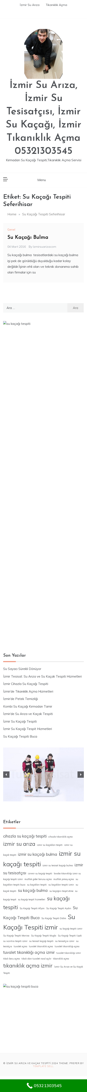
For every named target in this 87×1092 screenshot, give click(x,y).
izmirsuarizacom (44, 247)
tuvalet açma (20, 946)
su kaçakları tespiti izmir (61, 884)
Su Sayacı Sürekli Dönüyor (22, 669)
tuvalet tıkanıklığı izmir (68, 952)
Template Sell (43, 1066)
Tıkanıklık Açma (56, 5)
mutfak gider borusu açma (38, 879)
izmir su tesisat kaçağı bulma (57, 865)
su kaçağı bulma (33, 890)
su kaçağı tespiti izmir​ (71, 928)
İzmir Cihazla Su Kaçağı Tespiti (25, 684)
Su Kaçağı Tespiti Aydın (58, 908)
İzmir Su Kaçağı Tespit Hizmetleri (27, 729)
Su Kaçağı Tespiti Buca (20, 736)
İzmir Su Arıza (29, 5)
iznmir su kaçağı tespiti (40, 873)
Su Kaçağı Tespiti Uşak (70, 935)
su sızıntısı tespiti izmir (15, 941)
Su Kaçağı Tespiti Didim (53, 918)
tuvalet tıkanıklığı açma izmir (29, 952)
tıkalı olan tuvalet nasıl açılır (36, 958)
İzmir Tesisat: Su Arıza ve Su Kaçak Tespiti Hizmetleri (42, 676)
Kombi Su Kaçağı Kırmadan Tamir (27, 706)
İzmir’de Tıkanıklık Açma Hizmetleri (28, 691)
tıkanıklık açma (61, 958)
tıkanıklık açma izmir (28, 965)
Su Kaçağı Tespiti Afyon (32, 908)
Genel (11, 229)
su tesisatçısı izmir (64, 941)
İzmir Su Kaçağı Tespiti (20, 721)
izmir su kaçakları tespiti (50, 844)
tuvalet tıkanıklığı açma (67, 946)
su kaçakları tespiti (37, 884)
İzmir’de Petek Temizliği (20, 699)
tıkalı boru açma (11, 958)
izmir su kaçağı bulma (37, 854)
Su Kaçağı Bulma (27, 237)
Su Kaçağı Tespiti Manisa (16, 935)
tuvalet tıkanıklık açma (41, 946)
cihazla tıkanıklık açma (60, 836)
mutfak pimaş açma (63, 879)
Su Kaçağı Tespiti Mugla (43, 935)
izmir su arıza (19, 844)
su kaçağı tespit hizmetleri (31, 899)
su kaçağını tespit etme (61, 891)
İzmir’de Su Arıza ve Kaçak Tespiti (28, 714)
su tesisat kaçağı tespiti (41, 941)
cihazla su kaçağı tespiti (25, 836)
